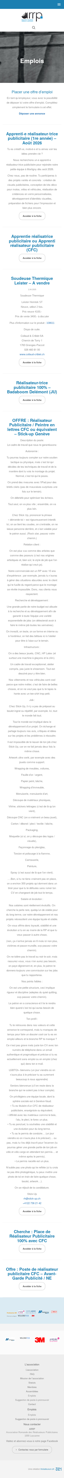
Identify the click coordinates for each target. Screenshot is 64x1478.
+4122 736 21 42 (32, 1203)
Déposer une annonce (32, 113)
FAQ (32, 1374)
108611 (50, 322)
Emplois (32, 1395)
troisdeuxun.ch (48, 1468)
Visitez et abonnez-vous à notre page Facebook (32, 1441)
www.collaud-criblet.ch (32, 354)
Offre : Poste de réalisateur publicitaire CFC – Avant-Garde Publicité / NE (32, 1273)
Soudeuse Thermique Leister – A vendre (32, 280)
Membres (32, 1387)
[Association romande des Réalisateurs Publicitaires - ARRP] (32, 16)
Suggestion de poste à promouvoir (32, 1399)
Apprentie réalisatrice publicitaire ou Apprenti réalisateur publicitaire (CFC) (32, 243)
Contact (32, 1404)
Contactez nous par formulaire (33, 1449)
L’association (32, 1369)
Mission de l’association (32, 1378)
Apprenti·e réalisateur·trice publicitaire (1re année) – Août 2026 (32, 138)
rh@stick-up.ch (32, 1198)
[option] (21, 1338)
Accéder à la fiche (32, 216)
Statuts (32, 1382)
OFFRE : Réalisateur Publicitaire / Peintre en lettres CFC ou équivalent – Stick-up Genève (32, 427)
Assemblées (32, 1391)
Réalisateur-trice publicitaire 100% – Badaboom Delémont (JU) (32, 387)
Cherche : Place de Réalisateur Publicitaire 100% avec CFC (32, 1236)
